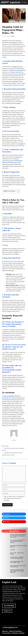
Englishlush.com (13, 627)
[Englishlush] (5, 2)
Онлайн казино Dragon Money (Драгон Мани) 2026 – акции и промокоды (17, 571)
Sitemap (21, 633)
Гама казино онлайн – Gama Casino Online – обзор (16, 561)
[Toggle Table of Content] (17, 191)
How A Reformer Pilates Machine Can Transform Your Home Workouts (17, 541)
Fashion (6, 446)
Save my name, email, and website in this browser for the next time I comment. (14, 498)
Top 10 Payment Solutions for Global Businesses (18, 546)
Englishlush (15, 2)
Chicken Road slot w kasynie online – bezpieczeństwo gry (18, 566)
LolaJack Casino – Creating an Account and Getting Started (17, 557)
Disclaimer (15, 633)
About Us (5, 631)
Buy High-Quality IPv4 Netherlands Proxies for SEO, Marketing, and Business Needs (18, 536)
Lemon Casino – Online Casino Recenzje (17, 553)
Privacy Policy (6, 633)
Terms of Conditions (15, 631)
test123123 (12, 549)
